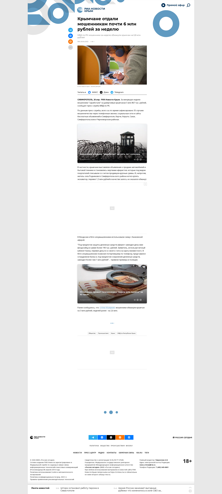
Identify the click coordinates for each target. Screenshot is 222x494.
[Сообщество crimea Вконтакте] (102, 437)
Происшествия (103, 333)
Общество (92, 333)
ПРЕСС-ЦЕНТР (90, 453)
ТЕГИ (147, 453)
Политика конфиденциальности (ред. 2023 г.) (48, 477)
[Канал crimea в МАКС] (129, 437)
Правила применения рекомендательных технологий (52, 479)
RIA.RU (139, 453)
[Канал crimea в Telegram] (93, 437)
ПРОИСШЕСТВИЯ (118, 446)
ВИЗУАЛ (129, 446)
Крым (113, 333)
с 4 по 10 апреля (107, 307)
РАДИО (101, 453)
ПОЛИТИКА (94, 446)
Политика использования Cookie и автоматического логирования (51, 473)
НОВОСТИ (77, 453)
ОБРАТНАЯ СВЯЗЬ (126, 453)
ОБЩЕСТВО (104, 446)
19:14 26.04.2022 (82, 41)
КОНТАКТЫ (111, 453)
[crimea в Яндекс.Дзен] (111, 437)
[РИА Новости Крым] (91, 10)
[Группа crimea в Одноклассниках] (120, 437)
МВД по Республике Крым (126, 333)
